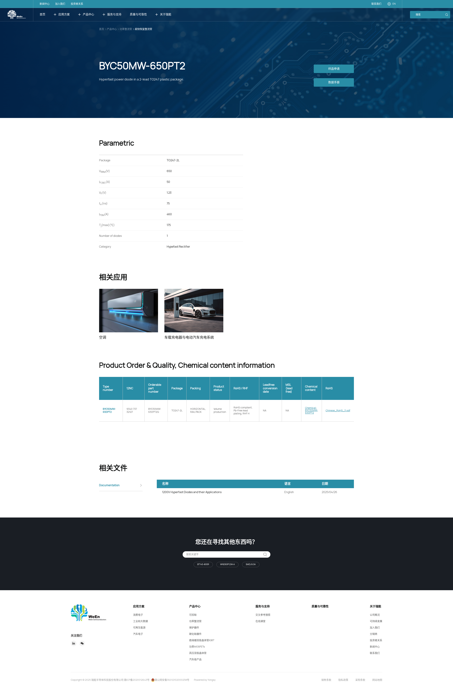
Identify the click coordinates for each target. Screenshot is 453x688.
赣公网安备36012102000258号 (172, 680)
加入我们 (60, 4)
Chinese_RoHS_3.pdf (338, 410)
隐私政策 (343, 680)
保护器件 (194, 627)
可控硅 (193, 615)
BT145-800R (203, 564)
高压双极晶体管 (198, 653)
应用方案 (64, 14)
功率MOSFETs (197, 647)
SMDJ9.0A (251, 564)
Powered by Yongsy (205, 680)
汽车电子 (138, 634)
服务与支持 (114, 14)
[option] (128, 314)
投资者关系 (77, 4)
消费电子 (138, 615)
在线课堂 (260, 621)
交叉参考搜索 (263, 615)
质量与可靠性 (138, 14)
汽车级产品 (195, 659)
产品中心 (88, 14)
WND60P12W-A (227, 564)
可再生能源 (139, 627)
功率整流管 (126, 29)
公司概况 (375, 615)
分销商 (373, 634)
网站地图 (377, 680)
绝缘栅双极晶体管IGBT (201, 640)
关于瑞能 (165, 14)
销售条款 (326, 680)
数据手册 (334, 82)
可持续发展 (376, 621)
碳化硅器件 (195, 634)
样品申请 (334, 68)
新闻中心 (45, 4)
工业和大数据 (140, 621)
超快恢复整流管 (143, 29)
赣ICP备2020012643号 (137, 680)
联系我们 (376, 4)
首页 (42, 14)
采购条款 (360, 680)
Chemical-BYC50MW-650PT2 (311, 410)
